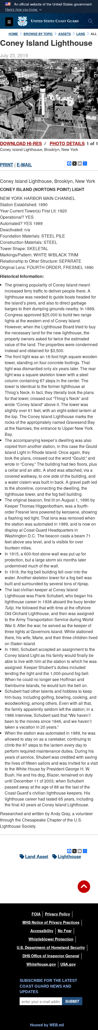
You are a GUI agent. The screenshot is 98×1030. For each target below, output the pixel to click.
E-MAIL (24, 164)
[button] (24, 9)
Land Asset (36, 856)
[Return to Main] (84, 889)
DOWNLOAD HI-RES (21, 143)
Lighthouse (69, 856)
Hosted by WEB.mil (47, 1024)
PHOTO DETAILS (67, 143)
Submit (72, 1001)
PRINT (6, 164)
